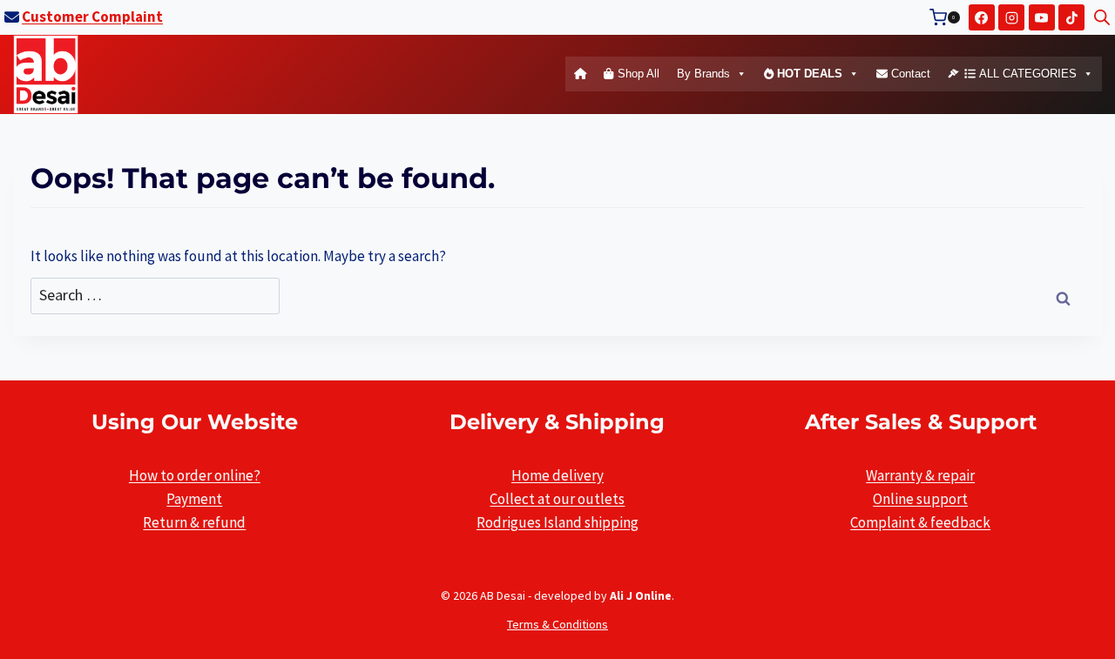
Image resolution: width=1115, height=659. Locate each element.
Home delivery (557, 475)
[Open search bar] (1102, 17)
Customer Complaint (92, 16)
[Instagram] (1011, 17)
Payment (194, 498)
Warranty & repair (920, 475)
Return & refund (194, 522)
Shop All (636, 73)
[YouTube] (1042, 17)
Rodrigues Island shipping (557, 522)
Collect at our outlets (557, 498)
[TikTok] (1071, 17)
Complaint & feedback (920, 522)
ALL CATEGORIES (1026, 73)
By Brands (703, 73)
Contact (909, 73)
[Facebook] (982, 17)
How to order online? (194, 475)
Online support (920, 498)
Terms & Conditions (557, 624)
